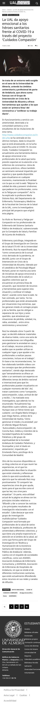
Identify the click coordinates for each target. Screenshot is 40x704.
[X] (16, 606)
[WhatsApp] (21, 606)
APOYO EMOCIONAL (18, 589)
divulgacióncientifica (26, 593)
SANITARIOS (12, 596)
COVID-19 (29, 589)
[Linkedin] (27, 606)
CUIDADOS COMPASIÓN (10, 593)
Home (5, 596)
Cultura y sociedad (14, 15)
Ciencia (9, 10)
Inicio (4, 10)
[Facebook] (11, 606)
